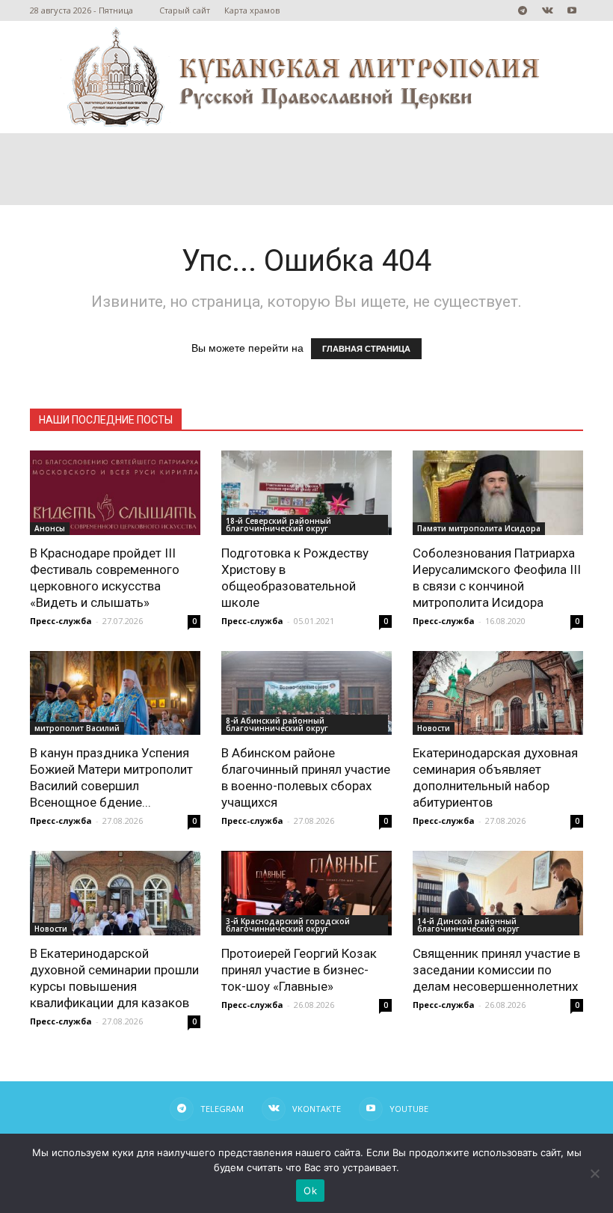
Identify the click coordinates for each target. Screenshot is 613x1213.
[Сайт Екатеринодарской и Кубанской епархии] (306, 77)
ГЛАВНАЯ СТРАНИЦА (366, 348)
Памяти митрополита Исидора (478, 528)
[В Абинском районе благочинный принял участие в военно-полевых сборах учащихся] (306, 693)
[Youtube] (572, 10)
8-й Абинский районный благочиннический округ (277, 724)
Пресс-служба (61, 620)
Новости (433, 728)
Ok (310, 1191)
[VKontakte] (547, 10)
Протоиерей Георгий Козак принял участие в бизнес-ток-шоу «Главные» (299, 970)
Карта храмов (252, 10)
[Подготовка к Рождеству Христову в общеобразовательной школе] (306, 492)
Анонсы (49, 528)
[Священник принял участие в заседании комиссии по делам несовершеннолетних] (498, 893)
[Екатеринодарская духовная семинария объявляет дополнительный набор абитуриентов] (498, 693)
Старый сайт (184, 10)
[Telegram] (522, 10)
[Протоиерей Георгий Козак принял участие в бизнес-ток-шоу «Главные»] (306, 893)
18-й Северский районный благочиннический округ (278, 525)
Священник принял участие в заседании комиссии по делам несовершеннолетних (496, 970)
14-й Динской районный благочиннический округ (468, 925)
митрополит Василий (77, 728)
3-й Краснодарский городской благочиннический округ (288, 925)
